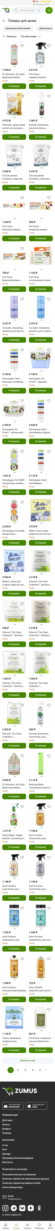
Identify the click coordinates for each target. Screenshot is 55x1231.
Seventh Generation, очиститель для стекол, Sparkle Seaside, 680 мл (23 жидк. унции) (39, 735)
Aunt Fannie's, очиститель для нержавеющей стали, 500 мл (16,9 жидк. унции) (40, 888)
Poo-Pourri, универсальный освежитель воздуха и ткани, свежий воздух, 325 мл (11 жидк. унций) (40, 76)
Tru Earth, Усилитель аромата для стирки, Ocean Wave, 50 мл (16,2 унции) (40, 330)
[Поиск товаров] (16, 10)
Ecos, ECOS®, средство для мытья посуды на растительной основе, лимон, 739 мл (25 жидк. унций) (40, 989)
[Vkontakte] (22, 1208)
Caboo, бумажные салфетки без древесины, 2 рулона (13, 1040)
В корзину (14, 86)
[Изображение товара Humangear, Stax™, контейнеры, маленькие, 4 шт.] (41, 459)
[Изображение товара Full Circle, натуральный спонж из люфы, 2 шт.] (41, 256)
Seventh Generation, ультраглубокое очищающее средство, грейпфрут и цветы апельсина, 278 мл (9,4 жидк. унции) (41, 127)
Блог (4, 1149)
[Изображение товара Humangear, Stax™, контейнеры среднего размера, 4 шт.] (41, 409)
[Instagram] (5, 1208)
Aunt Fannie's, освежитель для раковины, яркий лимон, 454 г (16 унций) (11, 938)
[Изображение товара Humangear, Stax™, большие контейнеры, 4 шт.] (14, 358)
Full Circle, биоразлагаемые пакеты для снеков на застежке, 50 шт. (14, 279)
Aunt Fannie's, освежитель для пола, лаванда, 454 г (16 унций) (40, 938)
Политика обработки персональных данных (25, 1178)
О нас (5, 1145)
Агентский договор (12, 1187)
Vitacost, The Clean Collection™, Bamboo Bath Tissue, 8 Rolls (12, 685)
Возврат (6, 1128)
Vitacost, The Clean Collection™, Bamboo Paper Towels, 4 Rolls (39, 583)
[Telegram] (14, 1208)
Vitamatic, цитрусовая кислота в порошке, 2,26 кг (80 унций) (13, 127)
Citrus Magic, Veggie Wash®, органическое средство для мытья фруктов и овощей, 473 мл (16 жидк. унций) (13, 837)
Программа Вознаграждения (17, 1158)
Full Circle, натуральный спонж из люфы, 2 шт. (39, 279)
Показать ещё (27, 1060)
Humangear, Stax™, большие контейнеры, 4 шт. (13, 380)
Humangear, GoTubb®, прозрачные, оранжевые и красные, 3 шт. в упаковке (14, 533)
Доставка (7, 1120)
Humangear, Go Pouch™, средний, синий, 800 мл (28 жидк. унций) (38, 380)
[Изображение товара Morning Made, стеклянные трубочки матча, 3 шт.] (41, 764)
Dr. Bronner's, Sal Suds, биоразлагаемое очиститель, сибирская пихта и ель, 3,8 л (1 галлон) (13, 786)
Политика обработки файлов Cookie (21, 1183)
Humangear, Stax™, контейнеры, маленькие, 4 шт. (38, 482)
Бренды (6, 1153)
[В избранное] (22, 45)
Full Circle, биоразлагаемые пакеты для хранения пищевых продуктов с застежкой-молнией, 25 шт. (13, 228)
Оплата (6, 1124)
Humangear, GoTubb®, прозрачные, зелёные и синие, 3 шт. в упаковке (13, 482)
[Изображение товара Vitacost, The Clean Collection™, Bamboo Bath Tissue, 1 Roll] (14, 611)
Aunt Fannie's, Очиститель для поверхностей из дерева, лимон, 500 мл (40, 837)
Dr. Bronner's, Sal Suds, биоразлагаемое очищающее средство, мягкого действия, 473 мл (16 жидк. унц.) (14, 76)
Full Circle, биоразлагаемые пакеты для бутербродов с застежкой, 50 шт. (38, 228)
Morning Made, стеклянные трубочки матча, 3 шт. (40, 786)
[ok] (39, 1208)
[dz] (31, 1208)
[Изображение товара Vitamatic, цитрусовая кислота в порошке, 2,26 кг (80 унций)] (14, 104)
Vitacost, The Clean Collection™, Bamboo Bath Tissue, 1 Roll (12, 634)
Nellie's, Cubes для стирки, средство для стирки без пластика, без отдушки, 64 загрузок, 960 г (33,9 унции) (13, 583)
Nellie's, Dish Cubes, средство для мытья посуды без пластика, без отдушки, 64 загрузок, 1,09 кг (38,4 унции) (40, 533)
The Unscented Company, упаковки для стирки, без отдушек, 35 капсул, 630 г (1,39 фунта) (39, 177)
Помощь (6, 1133)
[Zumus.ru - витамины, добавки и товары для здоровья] (6, 10)
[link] (4, 21)
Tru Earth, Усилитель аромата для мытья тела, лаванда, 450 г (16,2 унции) (13, 330)
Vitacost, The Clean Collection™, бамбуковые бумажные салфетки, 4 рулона (40, 685)
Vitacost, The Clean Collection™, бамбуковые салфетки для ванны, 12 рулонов (13, 735)
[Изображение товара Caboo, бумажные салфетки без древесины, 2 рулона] (14, 1017)
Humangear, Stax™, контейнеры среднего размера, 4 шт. (40, 431)
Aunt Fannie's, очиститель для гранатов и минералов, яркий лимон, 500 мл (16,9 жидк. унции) (12, 888)
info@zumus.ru (14, 1199)
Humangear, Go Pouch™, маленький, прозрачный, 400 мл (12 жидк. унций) (13, 431)
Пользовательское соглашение (19, 1174)
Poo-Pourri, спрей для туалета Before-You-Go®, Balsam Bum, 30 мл (40, 1040)
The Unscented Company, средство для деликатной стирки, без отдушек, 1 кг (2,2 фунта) (14, 177)
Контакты (7, 1162)
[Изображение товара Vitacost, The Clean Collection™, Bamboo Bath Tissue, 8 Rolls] (14, 662)
